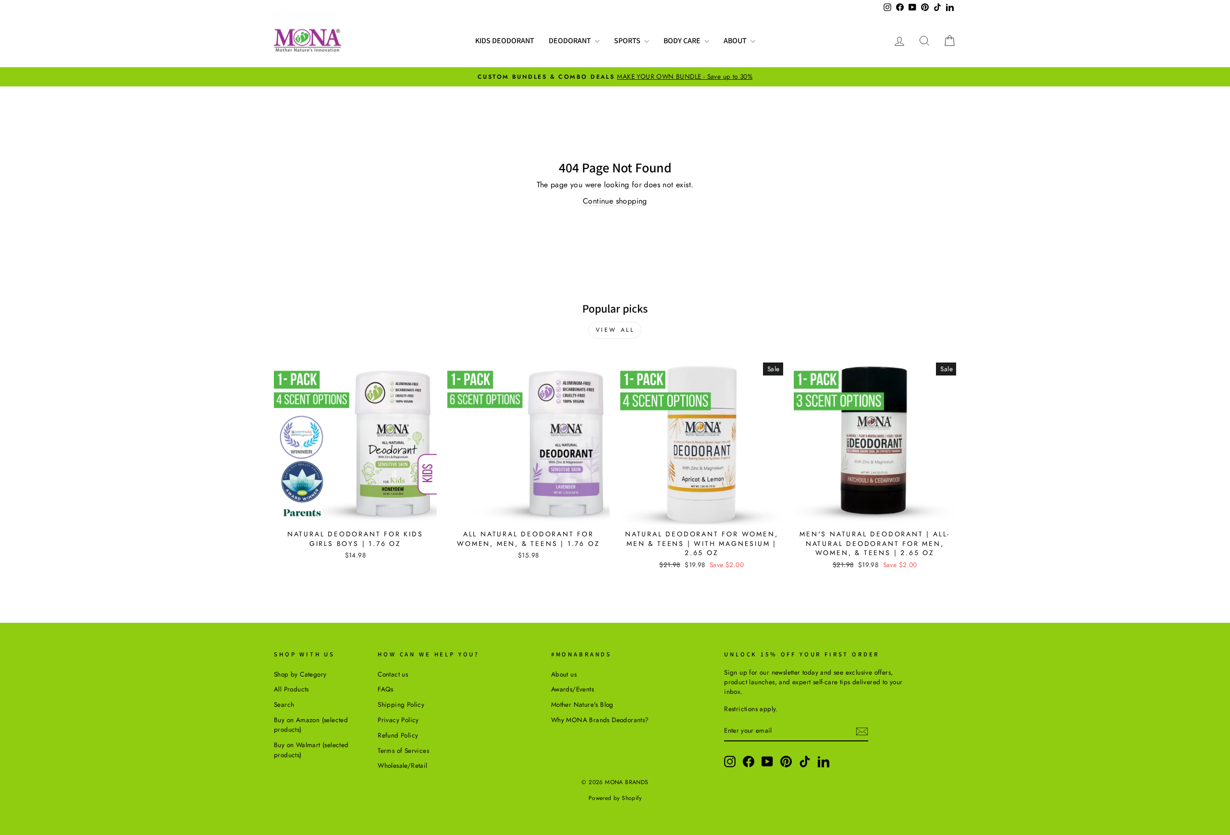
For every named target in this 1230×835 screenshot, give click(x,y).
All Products (291, 689)
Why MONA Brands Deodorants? (600, 720)
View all (615, 330)
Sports (628, 41)
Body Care (683, 41)
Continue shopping (615, 200)
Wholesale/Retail (402, 765)
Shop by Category (300, 674)
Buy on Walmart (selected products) (311, 749)
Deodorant (570, 41)
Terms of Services (403, 750)
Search (284, 704)
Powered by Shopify (615, 798)
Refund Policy (398, 735)
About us (564, 674)
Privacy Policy (398, 720)
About (736, 41)
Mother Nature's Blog (582, 704)
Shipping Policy (401, 704)
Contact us (393, 674)
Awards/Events (572, 689)
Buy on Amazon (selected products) (311, 724)
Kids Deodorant (504, 41)
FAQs (386, 689)
